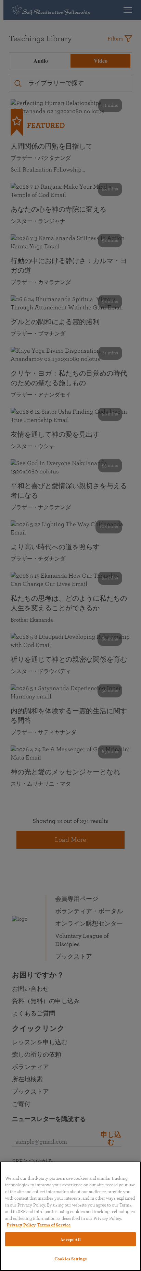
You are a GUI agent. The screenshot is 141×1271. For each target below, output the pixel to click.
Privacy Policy (21, 1225)
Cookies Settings (70, 1258)
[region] (70, 1216)
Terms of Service (54, 1225)
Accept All (70, 1239)
